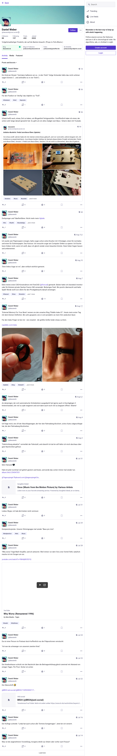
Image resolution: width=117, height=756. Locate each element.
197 (14, 38)
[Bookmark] (61, 82)
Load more (42, 753)
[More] (81, 82)
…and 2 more (31, 223)
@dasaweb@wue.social (9, 32)
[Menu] (80, 30)
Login (101, 53)
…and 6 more (33, 198)
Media (11, 56)
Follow (73, 30)
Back (7, 3)
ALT (39, 379)
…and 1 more (31, 294)
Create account (101, 48)
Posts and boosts (8, 63)
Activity (5, 56)
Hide (77, 146)
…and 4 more (30, 385)
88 (3, 38)
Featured (19, 56)
